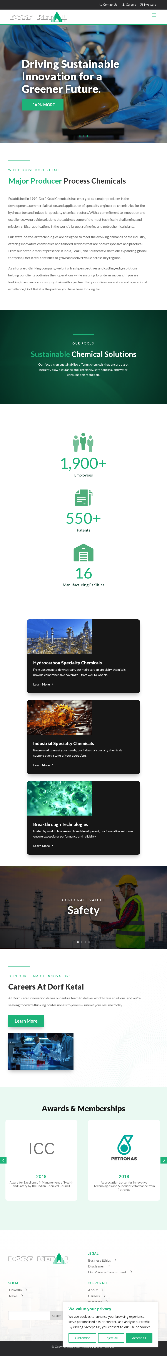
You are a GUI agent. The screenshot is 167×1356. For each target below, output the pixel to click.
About (93, 1290)
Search (57, 1316)
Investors (149, 4)
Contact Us (110, 4)
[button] (3, 1160)
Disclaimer (96, 1266)
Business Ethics (99, 1260)
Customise (82, 1338)
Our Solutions (46, 104)
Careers (131, 4)
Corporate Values (83, 901)
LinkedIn (15, 1290)
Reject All (111, 1338)
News (13, 1296)
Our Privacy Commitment (107, 1272)
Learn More (41, 684)
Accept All (139, 1338)
